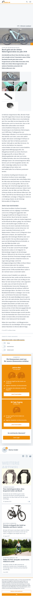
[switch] (4, 343)
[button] (16, 594)
